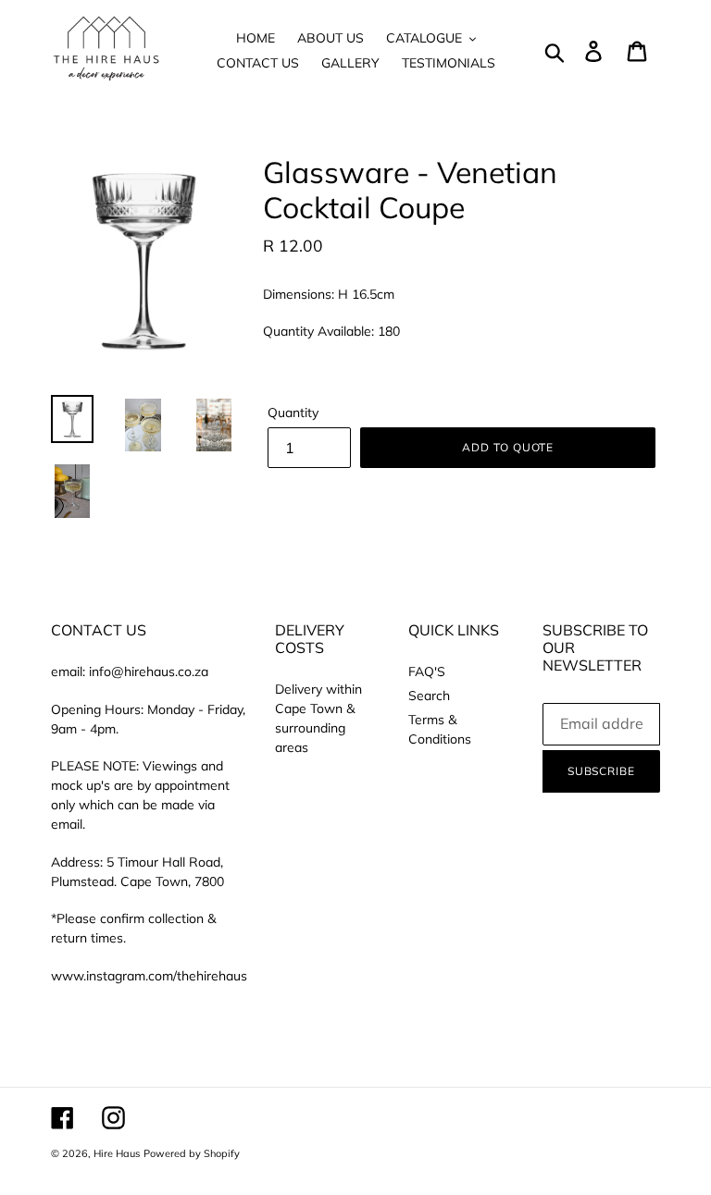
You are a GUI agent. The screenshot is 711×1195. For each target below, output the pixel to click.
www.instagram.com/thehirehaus (149, 975)
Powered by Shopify (191, 1153)
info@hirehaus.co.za (148, 671)
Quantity (293, 412)
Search (429, 695)
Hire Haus (117, 1153)
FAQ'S (426, 671)
